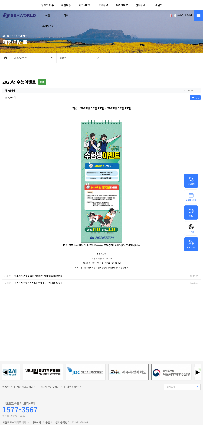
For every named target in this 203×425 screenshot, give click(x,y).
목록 (196, 97)
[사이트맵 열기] (198, 15)
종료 (42, 81)
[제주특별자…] (121, 372)
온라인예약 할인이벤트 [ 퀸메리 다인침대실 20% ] (38, 282)
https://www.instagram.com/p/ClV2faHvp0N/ (113, 245)
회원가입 (188, 14)
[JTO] (36, 372)
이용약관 (7, 387)
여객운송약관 (74, 387)
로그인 (180, 14)
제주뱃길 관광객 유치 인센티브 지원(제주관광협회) (38, 276)
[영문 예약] (171, 15)
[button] (48, 15)
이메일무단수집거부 (51, 387)
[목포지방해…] (164, 372)
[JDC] (79, 372)
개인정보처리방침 (26, 387)
